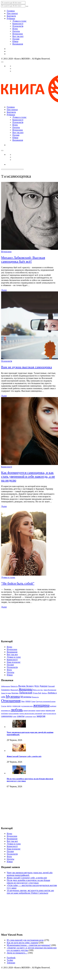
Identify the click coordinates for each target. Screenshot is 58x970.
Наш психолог (14, 662)
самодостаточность (49, 713)
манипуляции (40, 710)
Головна (11, 11)
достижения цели (27, 706)
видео (9, 706)
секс (14, 716)
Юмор (15, 41)
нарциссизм (50, 710)
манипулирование (29, 710)
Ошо (23, 701)
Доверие (43, 686)
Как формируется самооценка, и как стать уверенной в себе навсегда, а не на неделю (28, 476)
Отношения (11, 700)
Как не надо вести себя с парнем (22, 942)
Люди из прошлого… (17, 953)
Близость (14, 686)
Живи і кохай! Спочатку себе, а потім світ (24, 756)
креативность (5, 710)
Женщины (26, 689)
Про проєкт (12, 13)
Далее (4, 290)
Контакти (11, 16)
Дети (36, 686)
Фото (9, 670)
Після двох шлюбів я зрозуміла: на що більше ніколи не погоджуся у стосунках (28, 881)
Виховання (17, 44)
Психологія (17, 26)
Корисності (17, 23)
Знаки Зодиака (6, 693)
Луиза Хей (37, 693)
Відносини (17, 34)
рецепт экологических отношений (30, 713)
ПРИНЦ (28, 701)
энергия (40, 716)
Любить (44, 693)
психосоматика (13, 713)
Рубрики (11, 18)
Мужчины (25, 696)
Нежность (35, 697)
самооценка (6, 716)
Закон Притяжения (50, 690)
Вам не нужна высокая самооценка (26, 367)
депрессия (16, 706)
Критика (15, 693)
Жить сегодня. (38, 690)
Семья (33, 701)
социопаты (28, 716)
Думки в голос (19, 21)
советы (20, 716)
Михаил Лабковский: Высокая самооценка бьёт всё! (23, 259)
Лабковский (25, 692)
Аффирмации (5, 686)
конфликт (53, 706)
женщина (41, 705)
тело (34, 716)
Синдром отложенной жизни (45, 701)
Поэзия (15, 39)
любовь (17, 710)
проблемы (4, 713)
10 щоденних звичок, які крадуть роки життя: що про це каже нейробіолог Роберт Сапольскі (30, 891)
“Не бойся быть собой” (17, 583)
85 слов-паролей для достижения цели (25, 940)
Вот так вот (18, 36)
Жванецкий (14, 690)
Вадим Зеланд (26, 686)
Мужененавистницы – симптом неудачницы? (29, 945)
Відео (15, 28)
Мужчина (13, 696)
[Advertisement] (15, 622)
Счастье (3, 706)
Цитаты (16, 31)
